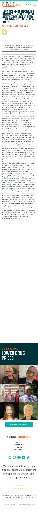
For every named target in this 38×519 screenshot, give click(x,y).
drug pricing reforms (14, 77)
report (4, 139)
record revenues (21, 127)
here (31, 214)
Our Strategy (19, 444)
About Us (19, 442)
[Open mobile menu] (34, 4)
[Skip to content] (4, 32)
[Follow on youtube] (19, 457)
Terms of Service (19, 488)
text (15, 193)
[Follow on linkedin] (23, 457)
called (20, 199)
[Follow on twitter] (28, 457)
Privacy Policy (19, 486)
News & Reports (19, 450)
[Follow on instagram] (14, 457)
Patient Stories (19, 447)
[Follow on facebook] (10, 457)
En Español (29, 4)
